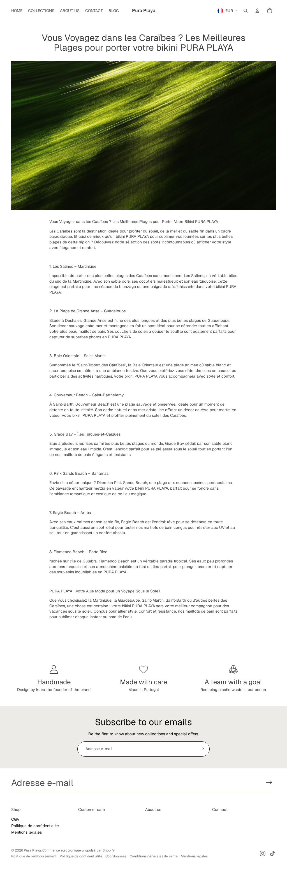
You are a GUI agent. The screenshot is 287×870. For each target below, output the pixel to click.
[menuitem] (16, 10)
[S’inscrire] (202, 749)
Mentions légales (26, 832)
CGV (15, 819)
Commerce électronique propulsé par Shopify (78, 850)
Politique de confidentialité (35, 825)
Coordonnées (115, 856)
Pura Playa (32, 850)
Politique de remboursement (34, 856)
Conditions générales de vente (154, 856)
